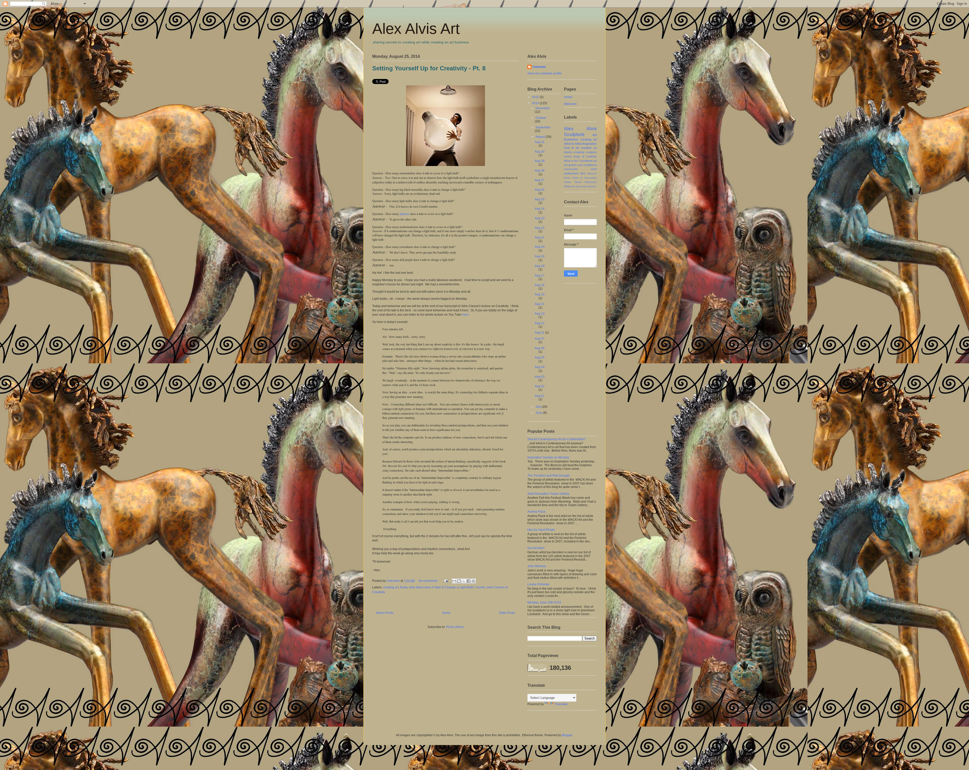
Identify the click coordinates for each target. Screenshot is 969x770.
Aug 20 (540, 247)
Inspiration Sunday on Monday (548, 457)
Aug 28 (540, 170)
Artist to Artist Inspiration (580, 144)
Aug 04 (540, 367)
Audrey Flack (536, 511)
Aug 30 (540, 151)
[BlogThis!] (459, 581)
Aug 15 (540, 294)
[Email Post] (445, 581)
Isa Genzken (536, 548)
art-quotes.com (573, 165)
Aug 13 (540, 313)
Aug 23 (540, 218)
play (578, 186)
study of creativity (585, 156)
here (465, 314)
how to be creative (578, 148)
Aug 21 (540, 237)
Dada (404, 587)
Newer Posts (384, 613)
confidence (590, 165)
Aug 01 (540, 396)
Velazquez (591, 182)
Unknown (539, 67)
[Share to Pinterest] (473, 581)
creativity (578, 152)
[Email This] (454, 581)
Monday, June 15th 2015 (544, 602)
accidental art (588, 160)
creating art (390, 587)
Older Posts (507, 613)
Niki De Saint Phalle (541, 530)
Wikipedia (569, 186)
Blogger (567, 735)
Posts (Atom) (455, 627)
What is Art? (571, 160)
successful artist (580, 169)
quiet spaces (588, 186)
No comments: (429, 581)
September (543, 127)
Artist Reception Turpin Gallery (548, 494)
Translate (561, 704)
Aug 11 (540, 332)
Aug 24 (540, 208)
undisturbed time (574, 173)
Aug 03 (540, 376)
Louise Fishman (538, 584)
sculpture (591, 152)
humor (480, 587)
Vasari (577, 182)
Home (446, 613)
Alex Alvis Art (416, 28)
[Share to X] (463, 581)
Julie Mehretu (536, 566)
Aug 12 (540, 323)
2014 (536, 103)
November (542, 108)
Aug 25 (540, 199)
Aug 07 (540, 338)
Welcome (570, 104)
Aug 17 (540, 275)
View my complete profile (544, 73)
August (540, 137)
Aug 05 (540, 357)
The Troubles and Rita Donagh (548, 475)
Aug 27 (540, 180)
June (539, 413)
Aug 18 (540, 266)
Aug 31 (540, 142)
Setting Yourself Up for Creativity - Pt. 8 (429, 68)
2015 (536, 97)
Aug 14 (540, 304)
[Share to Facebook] (468, 581)
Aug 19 (540, 256)
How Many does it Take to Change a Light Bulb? (442, 587)
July (538, 406)
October (540, 118)
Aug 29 (540, 161)
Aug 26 (540, 189)
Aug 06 (540, 348)
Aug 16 (540, 285)
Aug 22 (540, 228)
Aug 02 (540, 386)
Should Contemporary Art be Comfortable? (556, 439)
